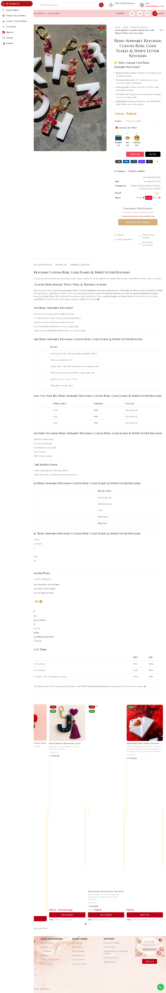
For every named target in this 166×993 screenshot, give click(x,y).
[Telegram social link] (159, 197)
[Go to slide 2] (88, 923)
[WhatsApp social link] (156, 197)
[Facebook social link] (137, 197)
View (151, 664)
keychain (147, 185)
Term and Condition (112, 943)
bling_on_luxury (38, 620)
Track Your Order (79, 964)
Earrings (44, 947)
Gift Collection (78, 955)
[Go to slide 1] (85, 923)
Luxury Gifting (154, 188)
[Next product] (164, 30)
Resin (90, 896)
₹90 (136, 144)
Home (118, 27)
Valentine (139, 748)
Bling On (156, 748)
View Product (53, 584)
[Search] (101, 5)
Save (149, 198)
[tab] (39, 263)
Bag (141, 185)
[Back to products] (161, 30)
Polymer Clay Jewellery (50, 959)
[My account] (132, 13)
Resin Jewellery (154, 750)
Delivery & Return (111, 958)
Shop (126, 27)
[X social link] (140, 197)
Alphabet (135, 185)
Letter (118, 121)
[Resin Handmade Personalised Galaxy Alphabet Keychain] (67, 720)
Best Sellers (77, 947)
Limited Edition (78, 951)
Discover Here (47, 593)
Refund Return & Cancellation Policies (116, 952)
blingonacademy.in (45, 637)
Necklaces (45, 955)
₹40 (127, 144)
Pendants (47, 951)
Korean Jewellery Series (136, 750)
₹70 (118, 144)
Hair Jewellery (46, 964)
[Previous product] (158, 30)
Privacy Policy (109, 947)
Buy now (152, 154)
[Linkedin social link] (153, 197)
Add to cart (135, 154)
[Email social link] (143, 197)
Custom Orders (78, 959)
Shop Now (102, 523)
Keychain (156, 185)
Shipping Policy (110, 962)
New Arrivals (77, 943)
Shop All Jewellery (139, 27)
